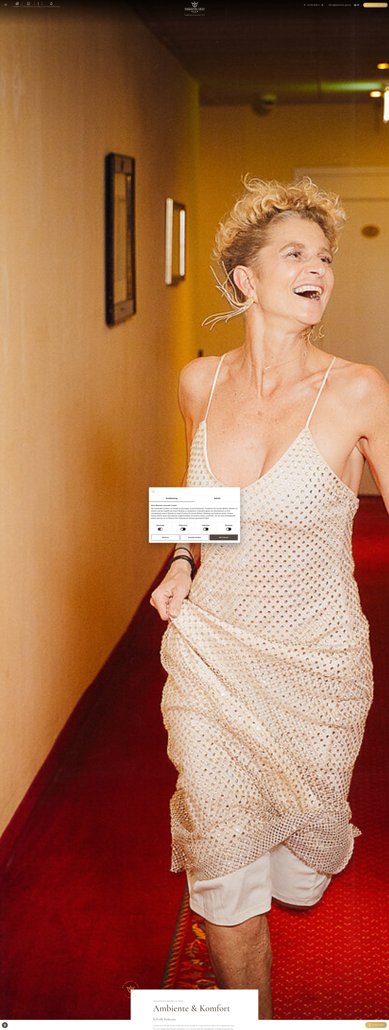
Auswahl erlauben (194, 537)
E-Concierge (378, 1025)
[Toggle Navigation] (6, 5)
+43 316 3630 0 (313, 5)
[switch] (183, 529)
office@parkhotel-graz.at (339, 5)
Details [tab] (217, 498)
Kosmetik (17, 6)
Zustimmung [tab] (172, 498)
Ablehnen (165, 537)
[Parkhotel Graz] (194, 8)
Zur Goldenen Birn (51, 6)
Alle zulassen (223, 537)
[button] (375, 5)
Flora (38, 6)
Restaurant (28, 6)
